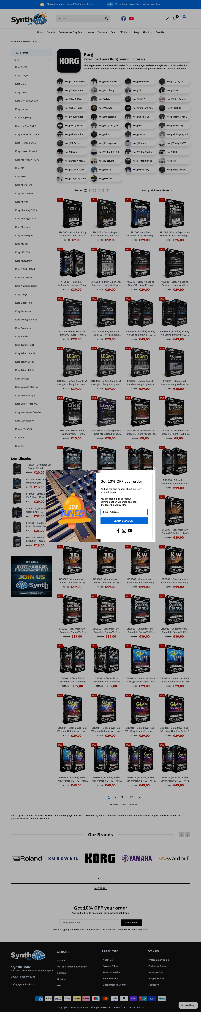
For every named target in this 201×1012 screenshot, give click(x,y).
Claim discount (124, 520)
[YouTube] (130, 531)
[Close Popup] (154, 468)
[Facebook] (118, 531)
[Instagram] (124, 531)
